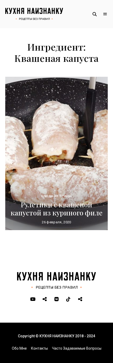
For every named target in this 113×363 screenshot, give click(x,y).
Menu (105, 14)
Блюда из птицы (56, 196)
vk (57, 299)
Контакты (39, 348)
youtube (33, 299)
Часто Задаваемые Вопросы (76, 348)
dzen (80, 299)
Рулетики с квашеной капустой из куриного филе (56, 208)
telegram (45, 299)
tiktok (68, 299)
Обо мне (19, 348)
